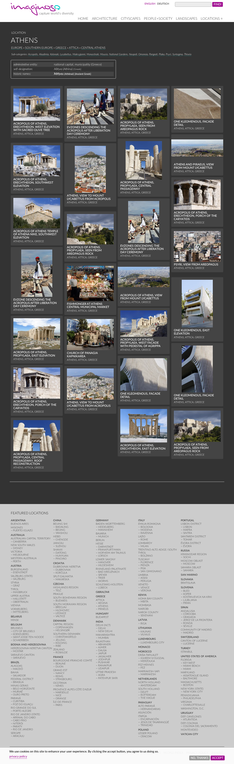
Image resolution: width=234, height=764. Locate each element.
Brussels (16, 628)
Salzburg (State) (22, 576)
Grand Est (60, 670)
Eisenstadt (20, 572)
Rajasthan (103, 641)
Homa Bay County (150, 598)
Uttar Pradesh (106, 672)
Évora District (191, 543)
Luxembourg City (152, 642)
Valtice (60, 616)
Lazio (141, 536)
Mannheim (105, 530)
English (150, 3)
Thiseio (187, 54)
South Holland (149, 689)
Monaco (144, 647)
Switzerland (190, 637)
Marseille (62, 692)
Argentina (18, 520)
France (58, 657)
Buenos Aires (20, 524)
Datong (61, 552)
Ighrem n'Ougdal (153, 658)
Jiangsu (58, 543)
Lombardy (145, 543)
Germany (102, 520)
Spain (184, 607)
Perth (17, 561)
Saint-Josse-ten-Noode (28, 637)
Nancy (60, 673)
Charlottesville (194, 705)
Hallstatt (19, 598)
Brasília (18, 682)
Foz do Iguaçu (23, 704)
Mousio (104, 54)
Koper (187, 594)
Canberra (19, 541)
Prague (58, 594)
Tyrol (15, 589)
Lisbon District (191, 524)
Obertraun (20, 602)
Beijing (60, 530)
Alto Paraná (146, 706)
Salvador (19, 675)
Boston (188, 685)
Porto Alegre (22, 711)
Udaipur (103, 668)
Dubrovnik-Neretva (66, 566)
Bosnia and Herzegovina (28, 644)
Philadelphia (192, 698)
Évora (187, 546)
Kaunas (146, 631)
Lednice (61, 613)
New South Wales (23, 545)
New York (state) (192, 688)
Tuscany (144, 559)
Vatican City (189, 734)
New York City (193, 691)
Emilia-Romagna (149, 524)
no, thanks (199, 757)
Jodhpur (104, 659)
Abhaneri (104, 644)
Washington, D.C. (192, 708)
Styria (15, 582)
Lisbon (187, 527)
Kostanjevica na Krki (197, 597)
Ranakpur (105, 665)
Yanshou (62, 533)
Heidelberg (106, 527)
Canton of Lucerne (194, 640)
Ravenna (147, 533)
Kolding (61, 643)
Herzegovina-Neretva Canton (31, 648)
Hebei (57, 536)
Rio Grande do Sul (23, 707)
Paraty (17, 726)
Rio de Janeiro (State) (25, 714)
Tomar (187, 539)
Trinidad (147, 725)
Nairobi (143, 609)
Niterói (18, 723)
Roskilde (62, 652)
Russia (185, 550)
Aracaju (18, 736)
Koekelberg (21, 634)
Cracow (146, 736)
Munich (103, 536)
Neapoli (133, 54)
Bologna (147, 527)
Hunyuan (62, 555)
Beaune (61, 663)
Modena (146, 530)
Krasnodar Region (194, 554)
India (99, 621)
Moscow (189, 563)
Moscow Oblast (192, 561)
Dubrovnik (63, 570)
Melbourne (21, 554)
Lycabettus (65, 54)
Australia (18, 535)
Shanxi (58, 549)
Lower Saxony (105, 559)
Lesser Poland (148, 733)
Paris (59, 705)
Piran (187, 603)
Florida (186, 659)
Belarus (16, 616)
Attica (74, 47)
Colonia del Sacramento (200, 726)
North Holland (149, 682)
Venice (145, 587)
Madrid (188, 632)
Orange (61, 698)
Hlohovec (62, 610)
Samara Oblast (191, 567)
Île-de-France (62, 702)
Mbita (144, 601)
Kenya (142, 595)
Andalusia (188, 611)
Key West (189, 663)
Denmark (59, 620)
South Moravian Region (70, 604)
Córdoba (189, 614)
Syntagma (177, 54)
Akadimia (44, 54)
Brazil (15, 662)
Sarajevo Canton (23, 655)
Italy (141, 520)
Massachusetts (191, 682)
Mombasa (144, 605)
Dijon (59, 666)
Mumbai (103, 637)
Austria (16, 565)
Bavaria (101, 533)
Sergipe (16, 733)
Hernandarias (150, 709)
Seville (187, 626)
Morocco (145, 651)
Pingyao (61, 558)
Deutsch (163, 3)
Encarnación (150, 719)
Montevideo (189, 729)
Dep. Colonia (189, 723)
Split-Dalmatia (63, 576)
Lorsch (103, 555)
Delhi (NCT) (103, 625)
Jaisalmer (104, 656)
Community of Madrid (196, 629)
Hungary (102, 613)
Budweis (61, 600)
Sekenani (147, 615)
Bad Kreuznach (109, 572)
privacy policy (18, 756)
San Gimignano (151, 571)
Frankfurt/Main (109, 549)
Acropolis (33, 54)
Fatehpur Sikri (108, 678)
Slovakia (187, 579)
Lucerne (189, 643)
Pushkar (104, 662)
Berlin (100, 540)
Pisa (143, 568)
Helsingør (63, 630)
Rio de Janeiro (23, 729)
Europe (16, 47)
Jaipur (102, 653)
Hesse (99, 543)
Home (83, 19)
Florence (147, 562)
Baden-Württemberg (110, 524)
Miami (187, 669)
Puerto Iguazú (23, 530)
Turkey (185, 648)
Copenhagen (64, 627)
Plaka (162, 54)
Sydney (18, 548)
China (57, 520)
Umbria (143, 575)
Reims (59, 676)
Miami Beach (191, 666)
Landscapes (186, 19)
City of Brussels (24, 631)
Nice (58, 695)
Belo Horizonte (24, 688)
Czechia (58, 584)
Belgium (16, 624)
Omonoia (143, 54)
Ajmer (102, 647)
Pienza (145, 565)
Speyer (102, 575)
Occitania (60, 683)
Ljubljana (190, 600)
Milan (145, 546)
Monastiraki (93, 54)
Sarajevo (19, 657)
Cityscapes (130, 19)
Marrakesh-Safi (149, 671)
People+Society (158, 19)
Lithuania (145, 628)
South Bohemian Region (70, 597)
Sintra (187, 533)
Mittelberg (20, 612)
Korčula (61, 572)
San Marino (189, 574)
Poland (143, 729)
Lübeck (103, 587)
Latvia (142, 620)
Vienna (15, 605)
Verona (146, 590)
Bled (186, 591)
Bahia (14, 672)
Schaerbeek (21, 640)
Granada (189, 617)
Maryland (188, 672)
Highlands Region (65, 587)
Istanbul (187, 651)
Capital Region (63, 624)
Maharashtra (105, 635)
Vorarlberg (19, 609)
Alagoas (16, 666)
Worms (103, 581)
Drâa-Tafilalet (148, 655)
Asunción (144, 712)
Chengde (62, 539)
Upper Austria (20, 596)
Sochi (187, 557)
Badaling (62, 527)
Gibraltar (102, 592)
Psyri (168, 54)
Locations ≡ (212, 19)
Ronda (188, 623)
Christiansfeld (66, 637)
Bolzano (147, 555)
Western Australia (24, 558)
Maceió (18, 669)
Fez (143, 667)
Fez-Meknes (146, 664)
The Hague (148, 698)
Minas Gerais (19, 685)
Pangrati (153, 54)
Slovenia (187, 587)
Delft (144, 692)
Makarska (62, 579)
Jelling (60, 640)
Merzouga (148, 661)
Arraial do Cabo (24, 717)
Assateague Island (195, 675)
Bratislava (188, 583)
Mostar (18, 651)
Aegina (102, 603)
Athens (103, 606)
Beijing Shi (60, 524)
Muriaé (18, 691)
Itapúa (142, 716)
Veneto (143, 584)
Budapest (102, 617)
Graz (16, 585)
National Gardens (118, 54)
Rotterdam (148, 695)
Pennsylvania (190, 695)
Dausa (102, 650)
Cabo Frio (20, 720)
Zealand (59, 649)
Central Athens (93, 47)
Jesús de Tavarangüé (155, 722)
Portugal (187, 520)
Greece (60, 47)
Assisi (144, 578)
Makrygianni (79, 54)
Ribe (58, 646)
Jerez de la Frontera (197, 620)
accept (217, 757)
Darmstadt (105, 546)
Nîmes (59, 685)
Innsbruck (20, 592)
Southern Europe (39, 47)
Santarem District (193, 536)
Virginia (186, 702)
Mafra (187, 530)
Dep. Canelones (191, 716)
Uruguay (187, 713)
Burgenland (19, 569)
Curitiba (18, 701)
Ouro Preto (21, 694)
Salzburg (19, 579)
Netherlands (147, 679)
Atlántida (190, 719)
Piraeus (103, 609)
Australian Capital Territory (30, 538)
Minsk (15, 620)
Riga (143, 623)
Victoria (16, 551)
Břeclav (61, 607)
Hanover (104, 562)
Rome (144, 539)
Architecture (104, 19)
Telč (58, 590)
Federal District (22, 679)
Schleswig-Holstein (109, 584)
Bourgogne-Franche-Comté (72, 660)
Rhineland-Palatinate (111, 569)
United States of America (198, 656)
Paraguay (145, 702)
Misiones (17, 527)
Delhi (102, 628)
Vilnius (145, 634)
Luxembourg (147, 639)
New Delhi (105, 631)
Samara (188, 570)
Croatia (58, 563)
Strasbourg (64, 679)
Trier (101, 578)
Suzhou (61, 546)
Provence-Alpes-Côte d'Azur (72, 689)
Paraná (16, 698)
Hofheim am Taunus (112, 552)
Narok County (148, 612)
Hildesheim (106, 565)
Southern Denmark (66, 634)
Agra (101, 675)
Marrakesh (148, 674)
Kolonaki (54, 54)
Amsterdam (148, 685)
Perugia (146, 581)
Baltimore (190, 678)
